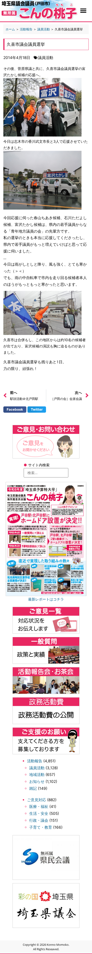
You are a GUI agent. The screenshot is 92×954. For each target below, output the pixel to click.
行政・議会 (38, 820)
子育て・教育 (40, 827)
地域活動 (36, 774)
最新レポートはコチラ (46, 599)
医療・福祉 (38, 806)
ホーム (10, 29)
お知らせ (36, 781)
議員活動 (36, 768)
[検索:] (46, 472)
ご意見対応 (36, 800)
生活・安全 (38, 813)
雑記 (33, 788)
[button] (83, 11)
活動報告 (34, 761)
